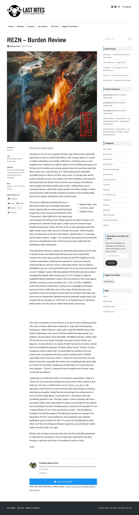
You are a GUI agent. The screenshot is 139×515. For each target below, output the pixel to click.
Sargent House (16, 159)
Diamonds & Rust (109, 180)
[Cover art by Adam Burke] (41, 148)
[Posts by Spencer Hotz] (8, 46)
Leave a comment (64, 481)
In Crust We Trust (109, 195)
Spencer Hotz (15, 46)
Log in (105, 296)
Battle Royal (107, 159)
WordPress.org (108, 312)
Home (11, 26)
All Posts (44, 473)
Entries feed (107, 301)
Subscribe (111, 263)
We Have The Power (110, 220)
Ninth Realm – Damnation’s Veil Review (117, 80)
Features (31, 26)
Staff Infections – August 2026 (114, 62)
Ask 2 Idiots (107, 149)
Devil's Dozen (108, 174)
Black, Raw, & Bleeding (111, 169)
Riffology (106, 210)
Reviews (20, 26)
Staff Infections (109, 215)
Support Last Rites (69, 26)
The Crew (54, 26)
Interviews (107, 200)
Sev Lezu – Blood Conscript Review (116, 75)
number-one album (76, 385)
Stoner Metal (11, 161)
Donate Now (108, 281)
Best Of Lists (108, 164)
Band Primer (107, 154)
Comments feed (109, 307)
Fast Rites (106, 185)
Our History (42, 26)
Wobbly (105, 225)
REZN (9, 159)
